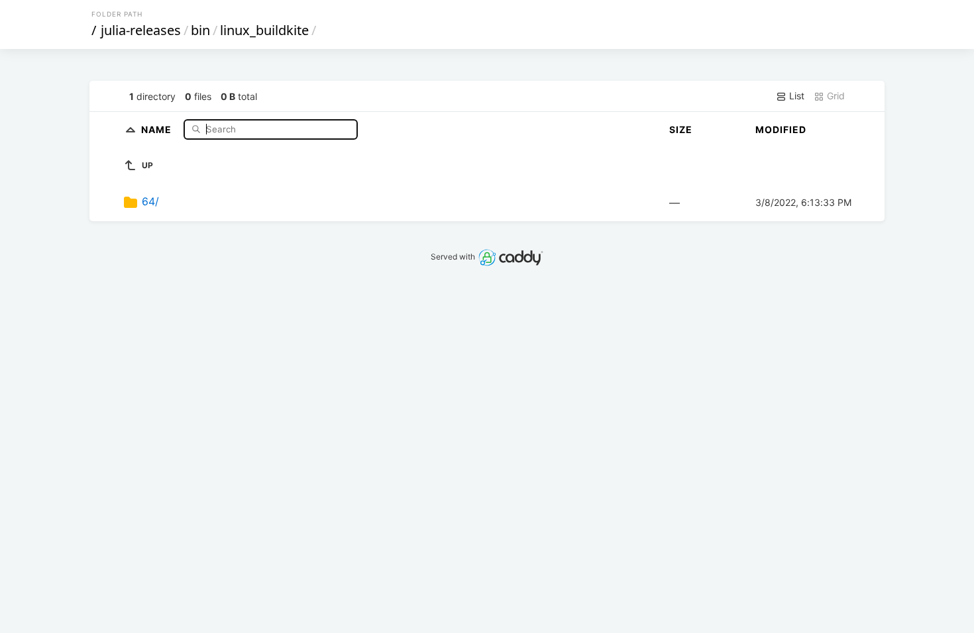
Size (680, 129)
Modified (780, 129)
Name (157, 128)
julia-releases (141, 30)
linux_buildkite (264, 30)
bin (200, 30)
